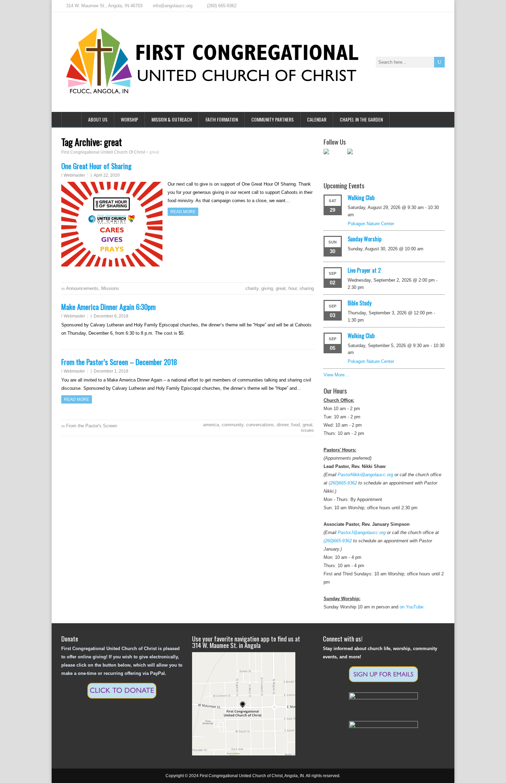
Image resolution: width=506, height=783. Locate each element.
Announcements (82, 288)
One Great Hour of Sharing (96, 165)
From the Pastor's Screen (91, 425)
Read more (183, 211)
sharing (306, 288)
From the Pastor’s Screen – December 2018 (119, 361)
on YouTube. (412, 606)
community (232, 424)
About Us (97, 119)
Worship (129, 119)
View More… (336, 374)
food (295, 424)
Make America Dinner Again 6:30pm (108, 306)
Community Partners (272, 119)
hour (292, 288)
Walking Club (361, 198)
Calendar (316, 119)
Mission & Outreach (171, 119)
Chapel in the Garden (361, 119)
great (281, 288)
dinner (282, 424)
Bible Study (359, 303)
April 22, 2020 (107, 175)
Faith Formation (221, 119)
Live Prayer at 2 (364, 270)
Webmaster (74, 175)
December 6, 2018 (111, 316)
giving (267, 288)
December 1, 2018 (111, 371)
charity (252, 288)
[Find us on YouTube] (358, 160)
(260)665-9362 (343, 483)
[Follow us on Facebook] (335, 160)
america (211, 424)
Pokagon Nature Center (371, 223)
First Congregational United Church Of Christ (103, 152)
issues (307, 430)
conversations (260, 424)
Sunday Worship (364, 239)
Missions (110, 288)
